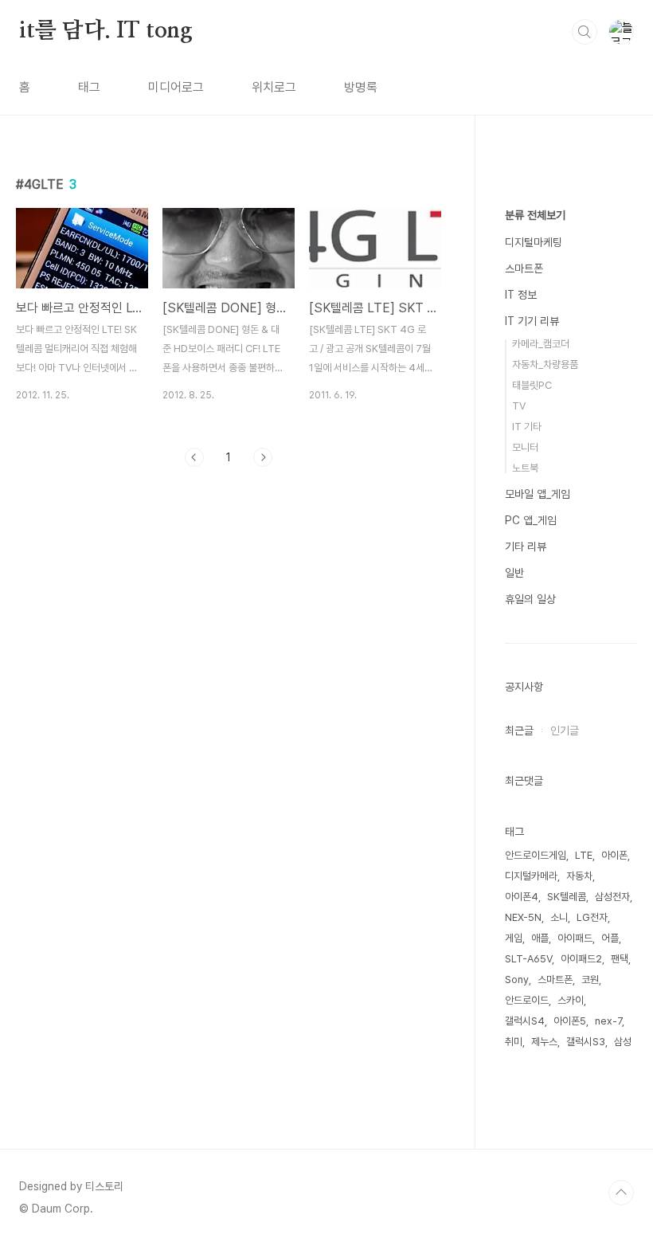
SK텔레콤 (566, 897)
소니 (559, 917)
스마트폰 (524, 268)
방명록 (360, 87)
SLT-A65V (528, 959)
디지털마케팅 (533, 242)
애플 (540, 938)
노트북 (525, 468)
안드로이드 (527, 1000)
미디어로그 (176, 87)
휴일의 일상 (530, 599)
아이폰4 (521, 897)
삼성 (622, 1042)
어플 (610, 938)
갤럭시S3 (585, 1042)
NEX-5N (523, 917)
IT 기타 (527, 427)
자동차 (579, 876)
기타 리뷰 (525, 546)
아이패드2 (581, 959)
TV (519, 406)
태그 (89, 87)
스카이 (570, 1000)
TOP (621, 1192)
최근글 (519, 730)
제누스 (544, 1042)
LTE (583, 855)
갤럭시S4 (525, 1021)
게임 (513, 938)
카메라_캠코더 (540, 344)
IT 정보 (521, 294)
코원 (590, 979)
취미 (513, 1042)
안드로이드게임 (535, 855)
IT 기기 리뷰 (532, 321)
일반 (514, 572)
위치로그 (274, 87)
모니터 (525, 447)
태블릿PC (532, 385)
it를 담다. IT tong (106, 31)
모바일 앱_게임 (537, 494)
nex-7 (608, 1021)
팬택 (619, 959)
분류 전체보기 (535, 215)
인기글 (564, 730)
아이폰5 (569, 1021)
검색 (584, 32)
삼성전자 (612, 897)
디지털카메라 (531, 876)
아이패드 (574, 938)
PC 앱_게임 (531, 520)
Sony (517, 979)
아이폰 (614, 855)
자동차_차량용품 (545, 364)
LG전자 (592, 917)
